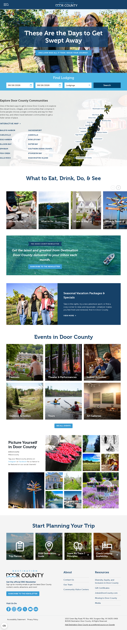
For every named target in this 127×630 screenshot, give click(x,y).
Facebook (23, 462)
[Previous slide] (113, 187)
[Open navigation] (6, 5)
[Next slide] (118, 187)
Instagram (12, 462)
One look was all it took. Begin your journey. (63, 53)
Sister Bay (33, 144)
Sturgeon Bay (35, 153)
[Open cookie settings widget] (4, 626)
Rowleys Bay (34, 140)
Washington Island (38, 158)
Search (107, 85)
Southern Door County (40, 149)
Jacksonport (35, 130)
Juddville (33, 135)
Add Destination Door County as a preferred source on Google (90, 625)
